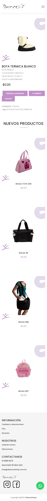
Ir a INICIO (36, 93)
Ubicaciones (7, 449)
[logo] (14, 6)
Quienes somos (8, 445)
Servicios (6, 433)
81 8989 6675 (7, 461)
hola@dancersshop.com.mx (14, 469)
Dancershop (31, 497)
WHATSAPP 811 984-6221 (12, 465)
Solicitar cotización (15, 93)
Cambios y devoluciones (13, 424)
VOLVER (8, 99)
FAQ (3, 429)
